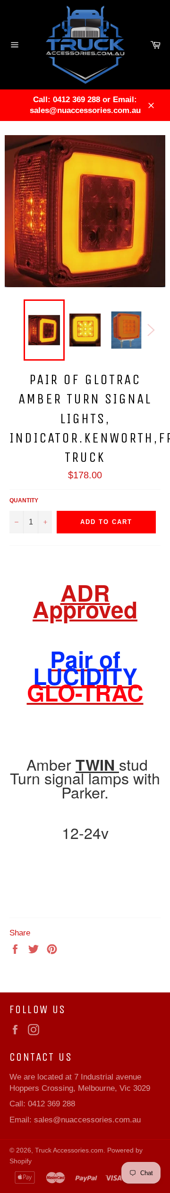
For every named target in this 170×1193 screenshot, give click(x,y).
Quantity (23, 500)
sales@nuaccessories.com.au (87, 1119)
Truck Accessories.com (69, 1150)
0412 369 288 (51, 1103)
